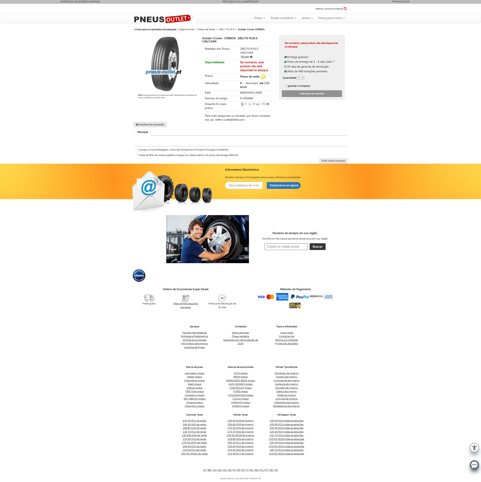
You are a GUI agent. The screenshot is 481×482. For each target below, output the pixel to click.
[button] (474, 447)
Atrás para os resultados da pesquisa (155, 29)
